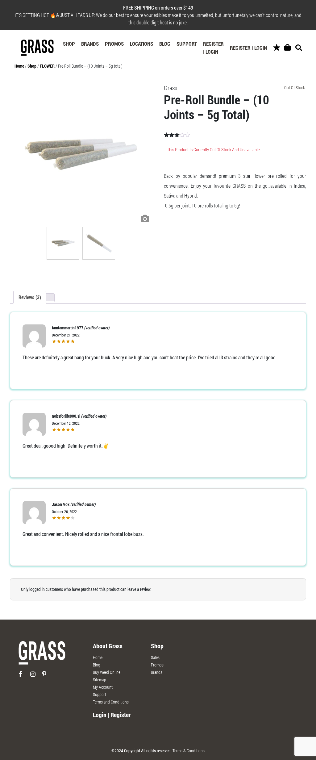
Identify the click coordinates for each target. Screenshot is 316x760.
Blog (164, 43)
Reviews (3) (30, 297)
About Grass (108, 646)
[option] (81, 154)
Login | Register (112, 715)
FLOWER (47, 66)
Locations (141, 43)
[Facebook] (24, 676)
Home (19, 66)
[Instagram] (35, 676)
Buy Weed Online (106, 672)
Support (187, 43)
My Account (103, 687)
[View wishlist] (276, 48)
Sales (155, 657)
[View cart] (287, 48)
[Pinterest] (47, 676)
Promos (114, 43)
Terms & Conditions (189, 751)
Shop (69, 43)
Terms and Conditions (111, 702)
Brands (90, 43)
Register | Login (213, 47)
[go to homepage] (42, 655)
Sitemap (99, 680)
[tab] (29, 297)
